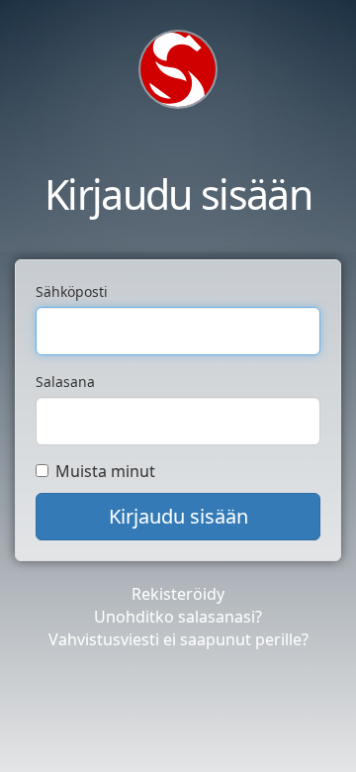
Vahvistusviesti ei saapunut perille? (178, 639)
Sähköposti (72, 291)
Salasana (65, 381)
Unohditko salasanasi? (178, 616)
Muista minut (105, 471)
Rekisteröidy (178, 594)
